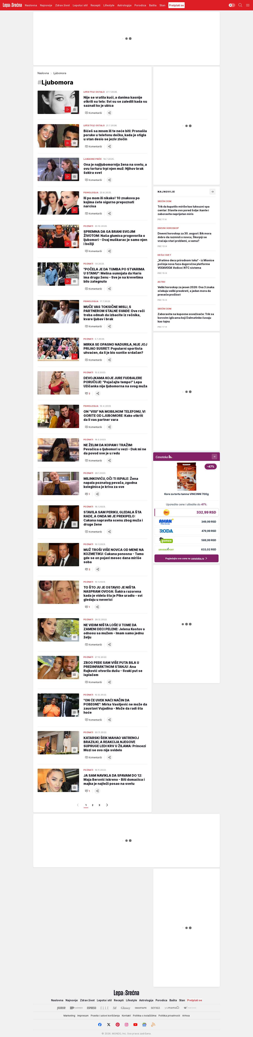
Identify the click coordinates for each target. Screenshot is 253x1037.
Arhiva (186, 1015)
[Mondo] (76, 1008)
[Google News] (144, 1024)
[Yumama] (172, 1008)
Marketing (69, 1015)
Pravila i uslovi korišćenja (105, 1015)
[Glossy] (125, 1008)
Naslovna (43, 73)
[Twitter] (108, 1024)
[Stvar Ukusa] (190, 1008)
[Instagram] (126, 1024)
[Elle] (104, 1008)
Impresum (83, 1015)
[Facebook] (100, 1024)
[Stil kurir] (114, 1008)
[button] (93, 113)
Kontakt (126, 1015)
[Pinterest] (117, 1024)
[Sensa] (155, 1008)
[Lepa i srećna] (12, 5)
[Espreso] (91, 1008)
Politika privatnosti (169, 1015)
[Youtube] (135, 1024)
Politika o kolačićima (144, 1015)
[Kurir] (61, 1008)
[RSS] (153, 1024)
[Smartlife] (141, 1008)
